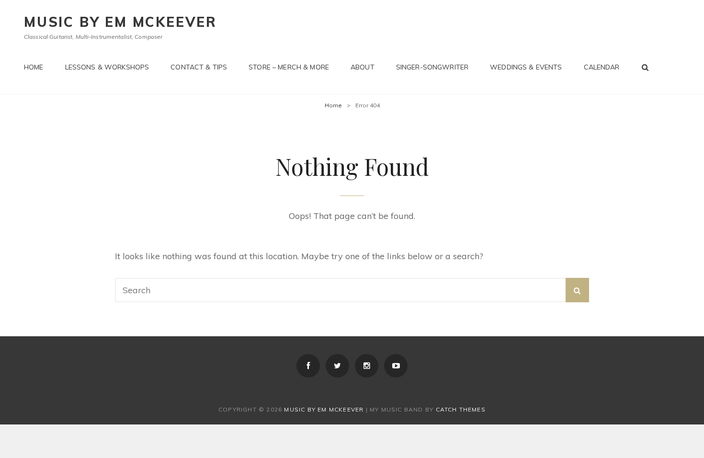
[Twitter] (337, 366)
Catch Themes (461, 409)
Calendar (602, 67)
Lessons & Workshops (107, 67)
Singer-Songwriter (432, 67)
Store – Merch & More (289, 67)
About (363, 67)
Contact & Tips (198, 67)
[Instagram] (366, 366)
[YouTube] (396, 366)
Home (34, 67)
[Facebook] (308, 366)
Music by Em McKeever (120, 21)
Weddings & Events (526, 67)
